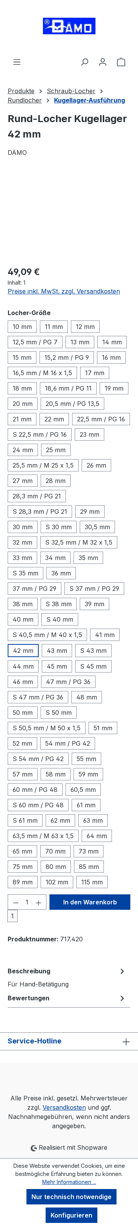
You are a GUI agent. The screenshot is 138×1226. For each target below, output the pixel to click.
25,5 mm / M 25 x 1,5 (43, 465)
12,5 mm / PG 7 (35, 342)
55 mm (86, 759)
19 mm (114, 388)
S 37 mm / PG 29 (94, 588)
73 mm (89, 851)
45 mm (57, 666)
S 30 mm (59, 527)
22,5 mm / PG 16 (101, 419)
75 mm (23, 866)
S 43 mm (93, 650)
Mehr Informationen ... (69, 1182)
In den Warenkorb (90, 902)
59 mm (88, 774)
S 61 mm (25, 820)
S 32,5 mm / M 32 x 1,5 (78, 542)
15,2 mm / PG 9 (66, 357)
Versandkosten (64, 1107)
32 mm (22, 542)
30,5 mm (97, 527)
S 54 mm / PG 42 (38, 759)
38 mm (23, 604)
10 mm (22, 326)
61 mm (86, 805)
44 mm (23, 666)
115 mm (92, 882)
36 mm (61, 573)
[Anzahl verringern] (16, 902)
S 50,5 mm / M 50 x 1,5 (46, 728)
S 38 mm (59, 604)
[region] (69, 216)
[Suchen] (84, 61)
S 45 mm (93, 666)
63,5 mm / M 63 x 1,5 (43, 836)
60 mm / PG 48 (35, 789)
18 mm (22, 388)
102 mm (57, 882)
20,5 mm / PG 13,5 (72, 404)
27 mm (23, 481)
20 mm (23, 404)
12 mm (85, 326)
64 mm (97, 836)
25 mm (56, 450)
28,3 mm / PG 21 (37, 496)
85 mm (89, 866)
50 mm (23, 712)
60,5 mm (83, 789)
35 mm (88, 558)
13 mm (80, 342)
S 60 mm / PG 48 (38, 805)
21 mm (22, 419)
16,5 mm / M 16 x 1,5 (42, 373)
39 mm (94, 604)
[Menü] (17, 61)
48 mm (86, 697)
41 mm (105, 635)
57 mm (23, 774)
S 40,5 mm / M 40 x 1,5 (47, 635)
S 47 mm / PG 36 (38, 697)
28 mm (56, 481)
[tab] (67, 977)
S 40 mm (59, 619)
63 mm (93, 820)
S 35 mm (25, 573)
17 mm (94, 373)
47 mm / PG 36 (68, 682)
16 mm (111, 357)
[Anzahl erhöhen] (39, 902)
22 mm (54, 419)
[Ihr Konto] (103, 61)
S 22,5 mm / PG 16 (40, 434)
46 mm (23, 682)
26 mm (96, 465)
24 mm (23, 450)
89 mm (23, 882)
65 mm (22, 851)
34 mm (55, 558)
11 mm (54, 326)
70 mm (55, 851)
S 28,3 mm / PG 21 (40, 511)
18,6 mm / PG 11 (68, 388)
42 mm (23, 650)
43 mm (57, 650)
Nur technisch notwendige (71, 1197)
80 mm (56, 866)
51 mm (103, 728)
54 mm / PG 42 (67, 743)
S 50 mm (59, 712)
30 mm (23, 527)
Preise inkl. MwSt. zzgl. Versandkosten (64, 291)
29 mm (90, 511)
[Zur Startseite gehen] (69, 28)
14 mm (112, 342)
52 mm (22, 743)
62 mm (60, 820)
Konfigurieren (71, 1215)
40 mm (23, 619)
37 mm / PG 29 (34, 588)
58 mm (56, 774)
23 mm (89, 434)
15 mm (22, 357)
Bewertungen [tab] (28, 998)
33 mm (22, 558)
